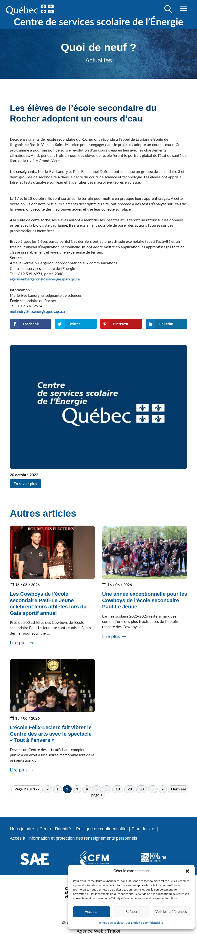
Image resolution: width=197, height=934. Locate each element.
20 (130, 789)
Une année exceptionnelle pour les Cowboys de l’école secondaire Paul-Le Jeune (144, 600)
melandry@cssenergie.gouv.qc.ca (37, 312)
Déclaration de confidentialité (144, 922)
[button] (187, 871)
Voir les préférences (171, 912)
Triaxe (114, 931)
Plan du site (143, 828)
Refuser (131, 912)
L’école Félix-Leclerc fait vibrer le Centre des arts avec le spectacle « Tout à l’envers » (51, 733)
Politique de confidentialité (101, 828)
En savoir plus (25, 484)
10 (118, 789)
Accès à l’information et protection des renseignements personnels (73, 838)
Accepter (92, 912)
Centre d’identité (55, 828)
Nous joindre (22, 828)
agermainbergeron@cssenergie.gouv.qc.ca (45, 279)
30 (141, 789)
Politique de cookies (110, 922)
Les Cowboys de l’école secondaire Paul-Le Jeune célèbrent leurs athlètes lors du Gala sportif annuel (48, 603)
